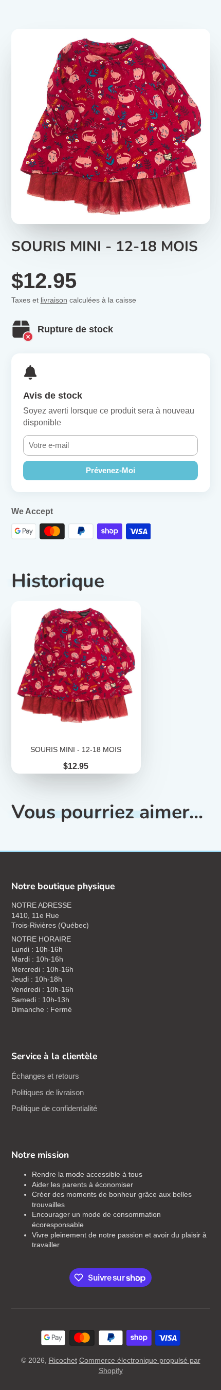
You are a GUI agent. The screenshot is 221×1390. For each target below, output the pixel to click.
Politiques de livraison (47, 1092)
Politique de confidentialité (54, 1108)
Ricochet (63, 1360)
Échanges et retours (45, 1076)
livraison (54, 300)
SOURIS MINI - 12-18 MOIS (76, 687)
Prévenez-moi (110, 470)
